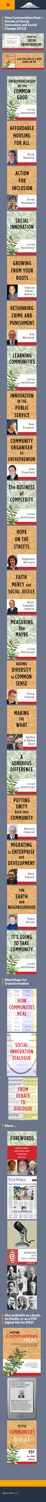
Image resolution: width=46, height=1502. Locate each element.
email (15, 1493)
